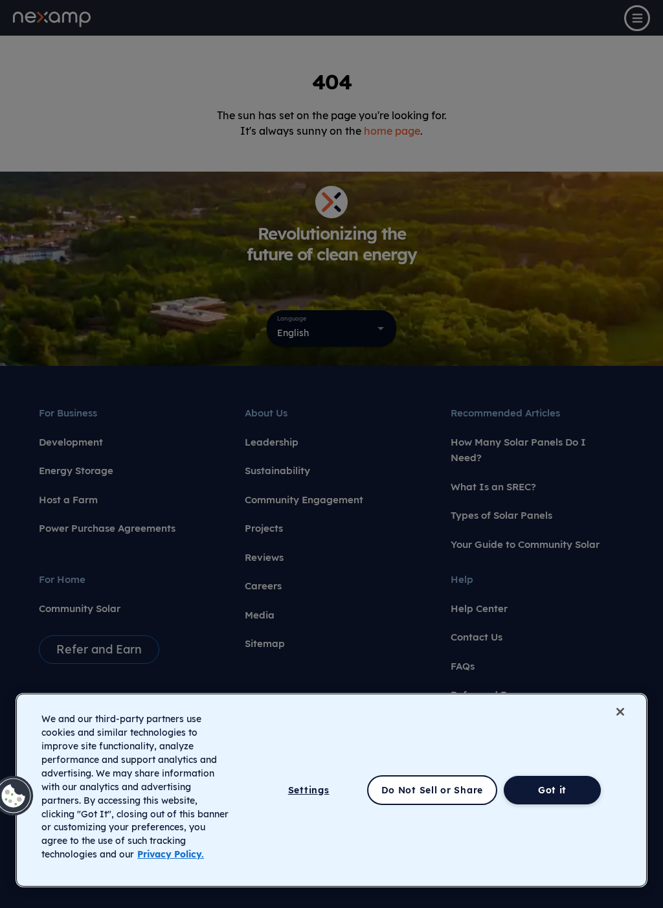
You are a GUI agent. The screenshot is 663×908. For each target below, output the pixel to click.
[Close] (620, 712)
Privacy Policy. (170, 854)
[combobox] (331, 328)
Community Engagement (304, 500)
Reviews (264, 557)
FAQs (463, 666)
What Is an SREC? (493, 487)
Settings (309, 790)
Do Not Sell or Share (432, 790)
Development (71, 442)
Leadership (271, 442)
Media (260, 615)
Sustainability (277, 470)
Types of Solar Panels (501, 515)
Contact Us (476, 637)
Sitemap (265, 643)
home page (392, 130)
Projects (264, 528)
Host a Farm (68, 500)
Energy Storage (76, 470)
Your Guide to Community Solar (525, 544)
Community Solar (79, 608)
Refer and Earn (99, 649)
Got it (552, 790)
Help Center (479, 608)
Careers (263, 586)
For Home (62, 579)
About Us (266, 413)
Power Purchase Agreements (107, 528)
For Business (68, 413)
